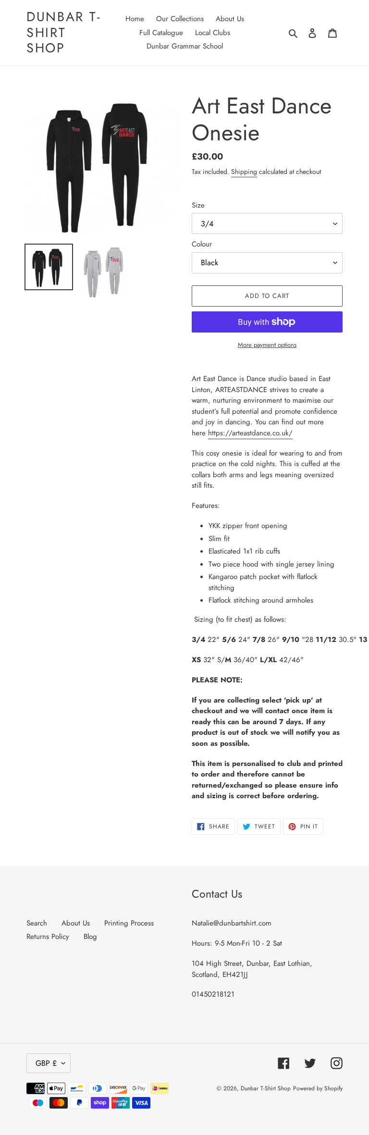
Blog (90, 936)
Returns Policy (47, 936)
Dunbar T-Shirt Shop (63, 32)
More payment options (267, 344)
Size (198, 205)
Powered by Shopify (318, 1088)
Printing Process (129, 923)
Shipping (244, 171)
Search (36, 923)
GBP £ (46, 1063)
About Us (76, 923)
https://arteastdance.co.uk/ (250, 433)
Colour (202, 244)
